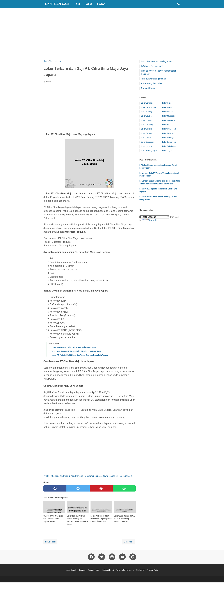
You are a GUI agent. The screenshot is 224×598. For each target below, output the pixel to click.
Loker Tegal (167, 151)
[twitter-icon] (101, 556)
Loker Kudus (167, 112)
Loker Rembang (168, 133)
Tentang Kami (93, 570)
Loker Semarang (169, 142)
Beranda (82, 570)
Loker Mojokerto (168, 120)
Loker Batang (146, 112)
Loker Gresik (146, 138)
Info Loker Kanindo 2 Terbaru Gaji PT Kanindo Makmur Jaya (76, 351)
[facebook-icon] (91, 556)
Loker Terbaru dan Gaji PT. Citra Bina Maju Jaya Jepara (74, 347)
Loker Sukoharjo (169, 146)
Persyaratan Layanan (125, 570)
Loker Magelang (168, 116)
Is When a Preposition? (152, 66)
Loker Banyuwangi (148, 107)
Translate (152, 220)
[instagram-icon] (112, 556)
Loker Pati (166, 125)
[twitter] (77, 488)
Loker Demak (146, 133)
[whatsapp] (124, 488)
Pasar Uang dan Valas (151, 83)
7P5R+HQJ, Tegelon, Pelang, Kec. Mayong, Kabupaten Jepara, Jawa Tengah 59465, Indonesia (87, 476)
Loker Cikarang (147, 125)
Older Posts (128, 542)
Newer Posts (50, 542)
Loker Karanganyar (149, 151)
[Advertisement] (112, 34)
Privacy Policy (152, 570)
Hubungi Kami (108, 570)
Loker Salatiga (168, 138)
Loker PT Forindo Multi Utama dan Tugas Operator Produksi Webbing (80, 355)
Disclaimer (140, 570)
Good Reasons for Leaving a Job (156, 61)
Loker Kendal (167, 103)
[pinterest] (101, 488)
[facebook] (54, 488)
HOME (77, 4)
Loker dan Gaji (56, 4)
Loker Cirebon (146, 129)
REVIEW (101, 4)
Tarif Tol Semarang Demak (153, 78)
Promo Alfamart (148, 88)
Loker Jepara (146, 146)
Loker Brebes (146, 120)
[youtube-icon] (122, 556)
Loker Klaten (167, 107)
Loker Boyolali (147, 116)
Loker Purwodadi (169, 129)
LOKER (89, 4)
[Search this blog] (179, 4)
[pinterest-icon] (132, 556)
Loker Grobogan (147, 142)
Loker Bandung (147, 103)
